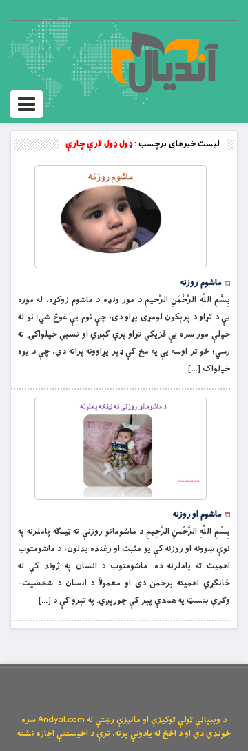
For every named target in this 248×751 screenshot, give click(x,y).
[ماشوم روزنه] (120, 216)
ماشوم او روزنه (197, 514)
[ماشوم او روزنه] (120, 448)
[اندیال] (164, 62)
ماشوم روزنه (201, 282)
